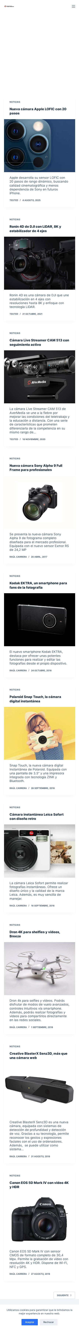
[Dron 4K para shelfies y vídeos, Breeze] (39, 968)
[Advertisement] (39, 54)
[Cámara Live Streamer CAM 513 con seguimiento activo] (39, 376)
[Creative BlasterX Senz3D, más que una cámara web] (39, 1089)
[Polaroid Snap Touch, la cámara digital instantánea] (39, 733)
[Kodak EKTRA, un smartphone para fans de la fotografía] (39, 619)
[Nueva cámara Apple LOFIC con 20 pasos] (39, 145)
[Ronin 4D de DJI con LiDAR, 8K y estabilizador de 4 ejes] (39, 263)
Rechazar (48, 1322)
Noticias (15, 102)
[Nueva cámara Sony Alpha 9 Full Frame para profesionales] (39, 502)
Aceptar (29, 1322)
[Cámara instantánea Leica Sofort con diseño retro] (39, 850)
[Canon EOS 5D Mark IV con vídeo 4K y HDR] (39, 1219)
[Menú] (73, 6)
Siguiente (63, 1295)
